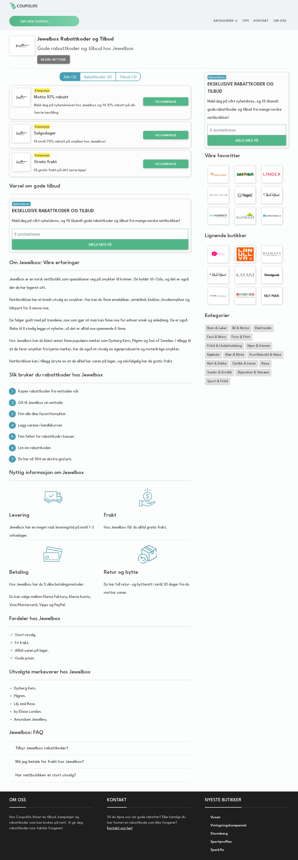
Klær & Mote (234, 355)
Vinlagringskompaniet (228, 825)
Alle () (70, 77)
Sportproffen (221, 842)
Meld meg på (100, 244)
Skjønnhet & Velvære (253, 372)
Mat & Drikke (217, 363)
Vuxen (215, 817)
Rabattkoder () (98, 77)
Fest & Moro (216, 337)
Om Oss (279, 20)
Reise (265, 363)
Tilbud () (128, 77)
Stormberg (219, 834)
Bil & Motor (240, 328)
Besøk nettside (53, 59)
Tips (245, 20)
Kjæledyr (213, 355)
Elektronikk (263, 328)
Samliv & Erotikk (219, 372)
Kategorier (223, 20)
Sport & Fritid (217, 381)
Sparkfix (217, 850)
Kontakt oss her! (120, 828)
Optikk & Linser (244, 363)
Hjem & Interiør (258, 346)
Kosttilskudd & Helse (265, 355)
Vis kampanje (165, 101)
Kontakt (261, 20)
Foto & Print (241, 337)
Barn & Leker (217, 328)
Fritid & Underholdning (224, 346)
